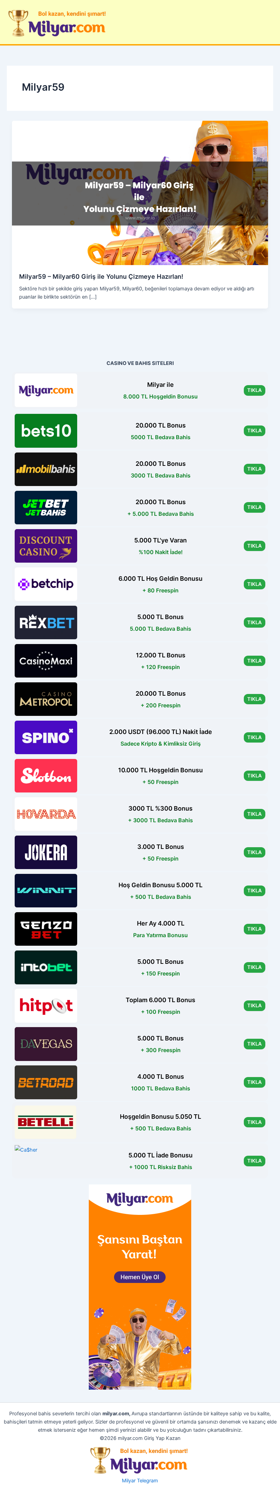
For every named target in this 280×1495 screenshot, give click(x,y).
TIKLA (254, 390)
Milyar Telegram (140, 1481)
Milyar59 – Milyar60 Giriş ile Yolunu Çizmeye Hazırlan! (101, 276)
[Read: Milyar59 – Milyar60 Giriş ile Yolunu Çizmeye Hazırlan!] (140, 192)
